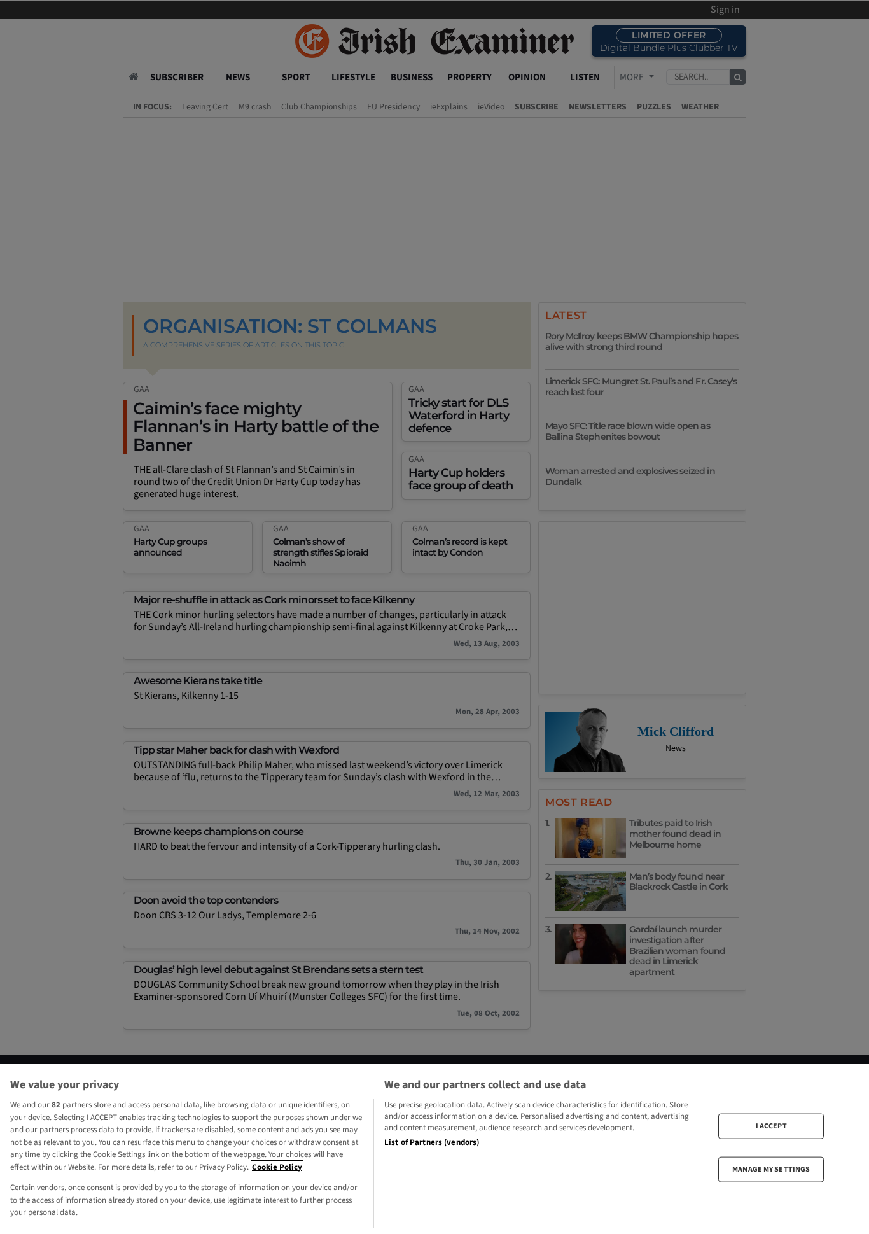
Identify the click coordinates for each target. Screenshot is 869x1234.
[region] (434, 1149)
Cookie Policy (277, 1167)
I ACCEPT (771, 1125)
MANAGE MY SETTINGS (771, 1169)
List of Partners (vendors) (431, 1142)
